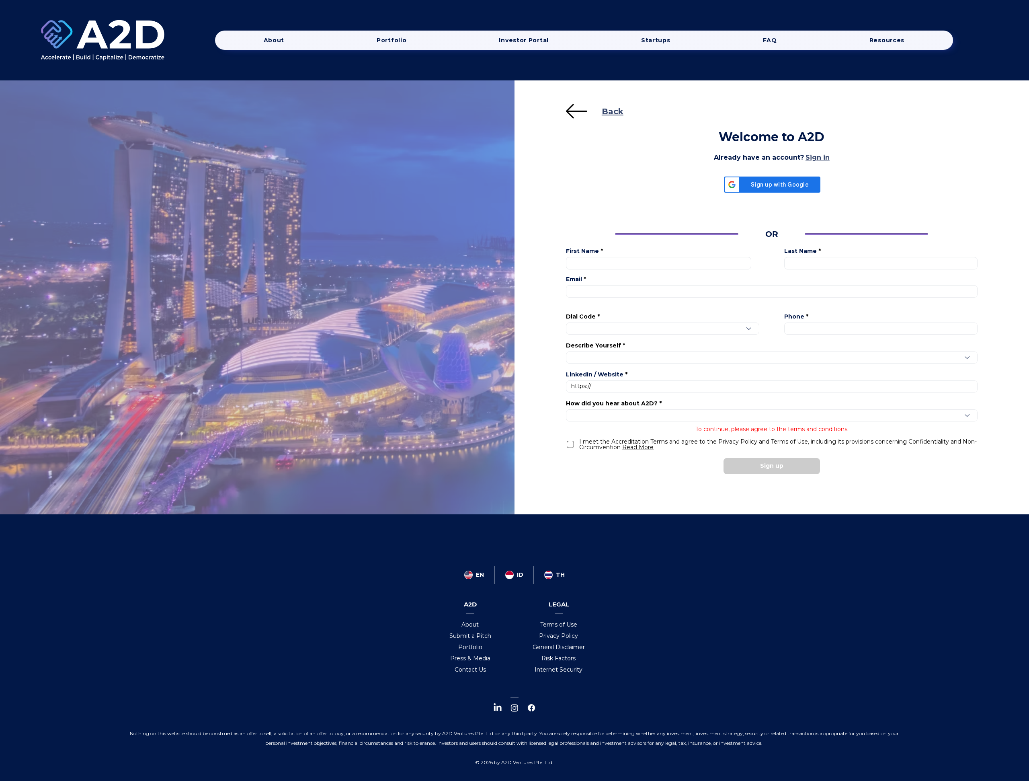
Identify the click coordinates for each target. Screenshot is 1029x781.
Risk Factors (558, 658)
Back (612, 111)
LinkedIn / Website (594, 374)
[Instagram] (514, 708)
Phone (794, 316)
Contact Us (470, 669)
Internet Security (558, 669)
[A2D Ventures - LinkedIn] (497, 708)
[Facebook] (531, 708)
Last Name (800, 251)
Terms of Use (558, 624)
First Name (582, 251)
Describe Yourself (593, 345)
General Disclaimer (559, 647)
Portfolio (470, 647)
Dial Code (581, 316)
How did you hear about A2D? (612, 403)
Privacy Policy (558, 635)
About (470, 624)
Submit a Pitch (470, 635)
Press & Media (470, 658)
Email (574, 279)
